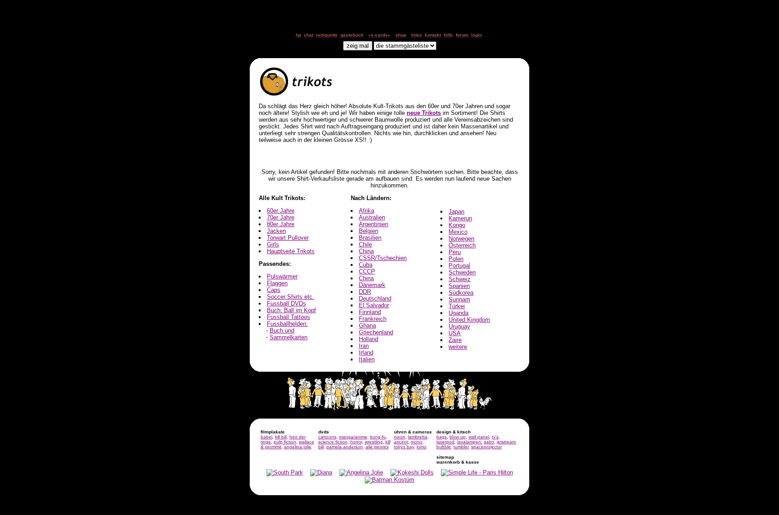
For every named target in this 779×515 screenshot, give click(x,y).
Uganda (458, 313)
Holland (368, 339)
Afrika (366, 210)
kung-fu (378, 436)
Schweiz (460, 279)
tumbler (461, 446)
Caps (273, 290)
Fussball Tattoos (288, 317)
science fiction (333, 441)
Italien (367, 359)
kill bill (281, 436)
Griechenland (376, 332)
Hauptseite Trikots (291, 251)
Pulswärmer (282, 276)
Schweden (462, 272)
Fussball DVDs (286, 303)
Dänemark (372, 285)
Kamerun (460, 218)
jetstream (506, 441)
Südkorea (461, 292)
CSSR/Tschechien (383, 258)
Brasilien (370, 237)
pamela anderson (344, 446)
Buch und (282, 330)
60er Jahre (280, 210)
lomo (421, 446)
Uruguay (459, 326)
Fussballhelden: (287, 323)
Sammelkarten (288, 337)
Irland (366, 352)
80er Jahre (280, 224)
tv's (495, 436)
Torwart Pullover (288, 237)
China (366, 251)
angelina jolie (298, 446)
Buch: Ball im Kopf (291, 310)
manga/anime (353, 436)
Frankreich (372, 318)
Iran (364, 345)
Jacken (276, 231)
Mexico (458, 231)
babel (266, 436)
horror (356, 441)
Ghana (367, 325)
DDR (365, 291)
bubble (443, 446)
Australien (372, 217)
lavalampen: (469, 441)
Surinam (459, 299)
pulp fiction (285, 441)
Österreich (462, 245)
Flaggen (277, 283)
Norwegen (461, 238)
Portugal (459, 265)
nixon (399, 436)
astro (489, 441)
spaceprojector (486, 446)
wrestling (374, 441)
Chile (365, 244)
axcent (401, 441)
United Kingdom (469, 319)
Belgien (368, 231)
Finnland (370, 312)
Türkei (457, 306)
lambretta (417, 436)
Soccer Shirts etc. (290, 296)
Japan (456, 211)
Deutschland (375, 298)
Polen (456, 258)
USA (455, 333)
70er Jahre (280, 217)
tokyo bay (404, 446)
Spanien (459, 286)
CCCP (367, 271)
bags (441, 436)
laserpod (445, 441)
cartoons (327, 436)
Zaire (455, 340)
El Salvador (374, 305)
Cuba (365, 264)
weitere (458, 346)
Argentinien (373, 224)
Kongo (457, 225)
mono (416, 441)
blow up (457, 436)
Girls (273, 244)
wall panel (478, 436)
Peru (455, 252)
